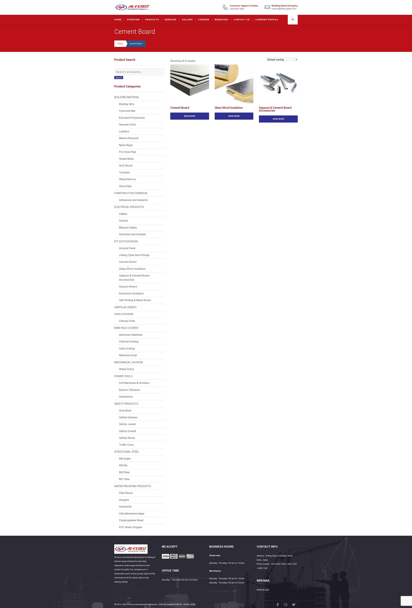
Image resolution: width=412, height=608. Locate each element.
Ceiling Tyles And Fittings (134, 255)
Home (120, 44)
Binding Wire (126, 104)
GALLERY (187, 19)
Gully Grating (127, 348)
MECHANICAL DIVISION (128, 362)
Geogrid (124, 499)
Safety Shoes (127, 437)
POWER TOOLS (123, 376)
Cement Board (135, 44)
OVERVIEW (133, 19)
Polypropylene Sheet (131, 520)
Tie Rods (124, 172)
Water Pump (126, 369)
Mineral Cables (128, 227)
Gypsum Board (128, 286)
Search (118, 77)
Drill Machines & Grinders (134, 383)
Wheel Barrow (127, 179)
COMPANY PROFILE (266, 19)
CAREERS (203, 19)
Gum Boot (125, 410)
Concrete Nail (127, 110)
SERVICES (170, 19)
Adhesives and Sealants (133, 200)
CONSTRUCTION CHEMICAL (131, 193)
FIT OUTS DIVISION (126, 241)
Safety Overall (127, 431)
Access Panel (127, 248)
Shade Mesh (126, 158)
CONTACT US (242, 19)
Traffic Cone (126, 444)
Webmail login (263, 590)
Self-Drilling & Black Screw (135, 300)
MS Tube (124, 479)
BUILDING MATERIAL (126, 97)
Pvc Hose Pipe (127, 151)
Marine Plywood (128, 138)
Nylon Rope (126, 145)
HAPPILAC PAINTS (125, 307)
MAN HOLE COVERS (126, 327)
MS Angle (125, 458)
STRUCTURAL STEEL (126, 451)
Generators (126, 396)
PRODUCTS (152, 19)
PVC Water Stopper (130, 527)
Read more (189, 116)
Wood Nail (125, 186)
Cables (123, 213)
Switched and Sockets (132, 234)
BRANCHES (221, 19)
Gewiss (123, 220)
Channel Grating (128, 341)
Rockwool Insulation (131, 293)
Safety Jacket (127, 424)
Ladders (124, 131)
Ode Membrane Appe (131, 513)
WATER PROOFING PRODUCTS (132, 486)
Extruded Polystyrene (132, 117)
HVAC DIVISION (123, 314)
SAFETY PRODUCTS (126, 403)
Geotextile (125, 506)
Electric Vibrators (129, 389)
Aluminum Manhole (130, 334)
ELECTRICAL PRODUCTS (129, 207)
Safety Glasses (128, 417)
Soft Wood (125, 165)
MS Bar (123, 465)
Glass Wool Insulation (132, 268)
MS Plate (124, 472)
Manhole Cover (128, 355)
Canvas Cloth (127, 321)
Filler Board (126, 492)
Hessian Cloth (127, 124)
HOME (117, 19)
